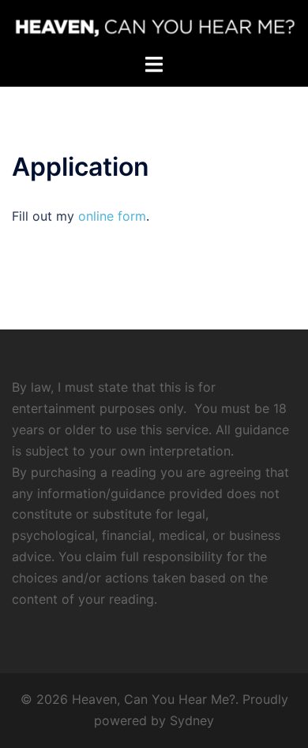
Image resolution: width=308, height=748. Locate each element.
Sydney (192, 720)
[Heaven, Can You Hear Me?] (154, 26)
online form (112, 216)
